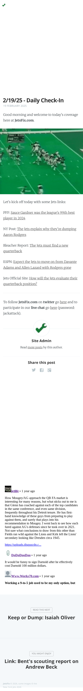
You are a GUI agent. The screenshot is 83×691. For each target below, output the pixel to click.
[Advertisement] (41, 55)
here (63, 302)
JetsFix (6, 683)
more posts (35, 347)
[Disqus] (41, 429)
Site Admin (41, 340)
